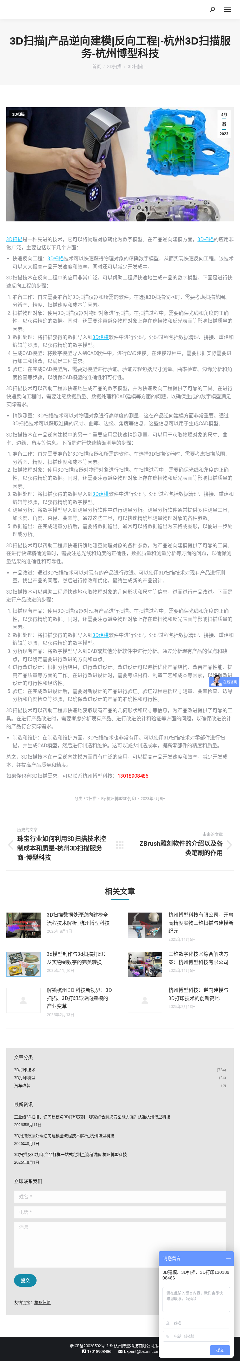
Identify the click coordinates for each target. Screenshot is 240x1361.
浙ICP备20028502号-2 (89, 1345)
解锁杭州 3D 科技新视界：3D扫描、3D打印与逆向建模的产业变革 (79, 998)
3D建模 (100, 337)
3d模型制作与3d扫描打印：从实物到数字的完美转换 (77, 958)
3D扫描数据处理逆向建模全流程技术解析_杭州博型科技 (78, 919)
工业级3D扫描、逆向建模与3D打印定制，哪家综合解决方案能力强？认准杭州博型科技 (92, 1117)
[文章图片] (23, 925)
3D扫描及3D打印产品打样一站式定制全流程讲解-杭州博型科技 (70, 1154)
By (118, 798)
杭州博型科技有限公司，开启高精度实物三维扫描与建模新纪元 (200, 923)
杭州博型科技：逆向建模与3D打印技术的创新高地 (198, 994)
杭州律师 (42, 1302)
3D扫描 (18, 114)
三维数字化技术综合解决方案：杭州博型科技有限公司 (198, 958)
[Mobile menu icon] (227, 9)
